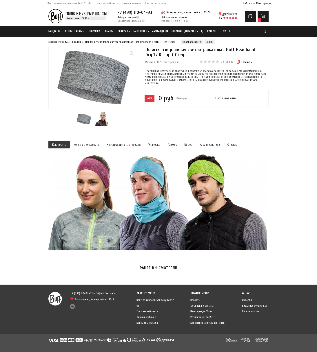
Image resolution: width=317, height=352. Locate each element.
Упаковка (154, 145)
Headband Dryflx (192, 42)
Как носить (59, 145)
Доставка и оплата (202, 305)
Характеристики (210, 145)
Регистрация (264, 3)
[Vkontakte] (72, 308)
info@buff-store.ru (105, 293)
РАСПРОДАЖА (160, 31)
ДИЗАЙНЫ (190, 31)
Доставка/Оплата (107, 3)
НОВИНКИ (176, 31)
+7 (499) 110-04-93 (135, 12)
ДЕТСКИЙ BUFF (209, 31)
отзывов (228, 61)
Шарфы (123, 31)
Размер (172, 145)
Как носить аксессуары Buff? (208, 322)
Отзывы (232, 145)
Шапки (109, 31)
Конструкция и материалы (124, 145)
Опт (90, 3)
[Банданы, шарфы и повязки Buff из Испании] (55, 16)
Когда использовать (86, 145)
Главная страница (58, 41)
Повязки (95, 31)
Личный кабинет (131, 3)
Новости (195, 300)
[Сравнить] (250, 16)
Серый (209, 42)
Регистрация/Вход (201, 311)
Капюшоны (140, 31)
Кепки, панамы (75, 31)
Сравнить (246, 62)
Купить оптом (250, 311)
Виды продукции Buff (255, 305)
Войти (246, 3)
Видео (188, 145)
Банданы (54, 31)
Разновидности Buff (202, 317)
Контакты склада (156, 3)
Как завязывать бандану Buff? (66, 3)
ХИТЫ (226, 31)
